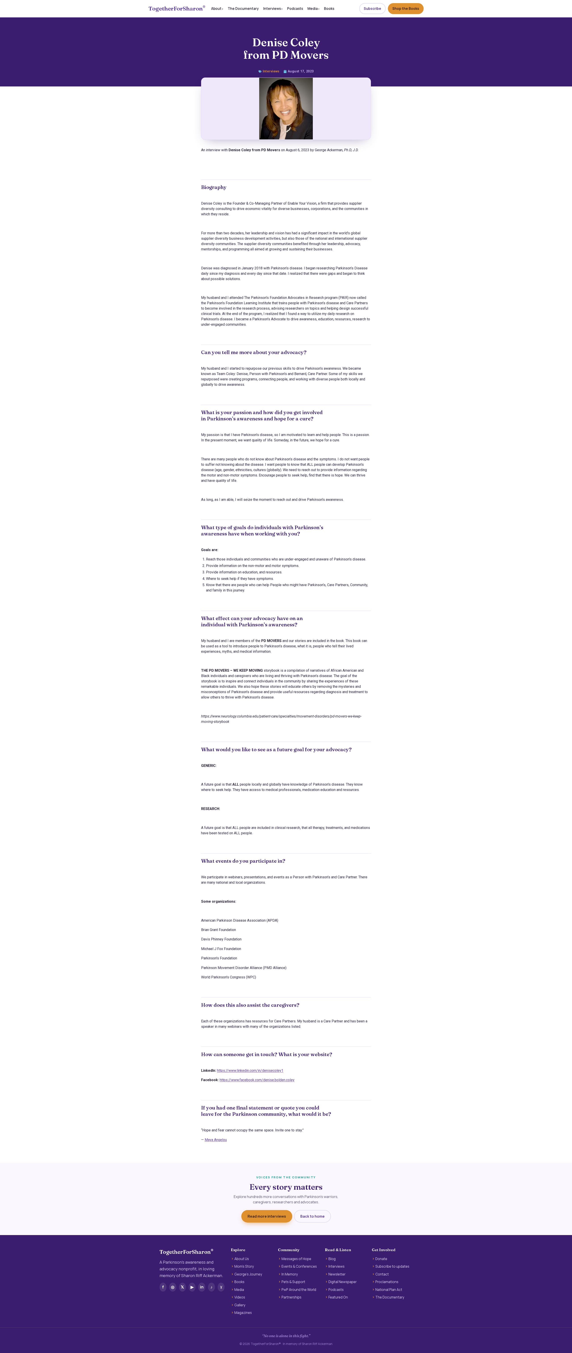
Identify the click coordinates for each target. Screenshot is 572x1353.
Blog (332, 1259)
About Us (241, 1259)
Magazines (243, 1313)
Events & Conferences (299, 1266)
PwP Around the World (299, 1290)
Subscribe (372, 8)
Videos (239, 1297)
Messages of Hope (296, 1259)
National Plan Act (388, 1290)
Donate (381, 1259)
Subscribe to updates (392, 1266)
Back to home (312, 1216)
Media (312, 8)
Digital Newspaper (342, 1282)
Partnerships (291, 1297)
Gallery (239, 1305)
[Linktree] (221, 1287)
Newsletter (336, 1274)
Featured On (338, 1297)
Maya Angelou (216, 1140)
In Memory (290, 1274)
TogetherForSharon (176, 8)
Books (329, 8)
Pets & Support (293, 1282)
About (216, 8)
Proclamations (386, 1282)
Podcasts (295, 8)
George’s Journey (248, 1274)
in (202, 1287)
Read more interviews (267, 1216)
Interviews (272, 8)
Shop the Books (405, 8)
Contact (382, 1274)
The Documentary (243, 8)
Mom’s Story (244, 1266)
